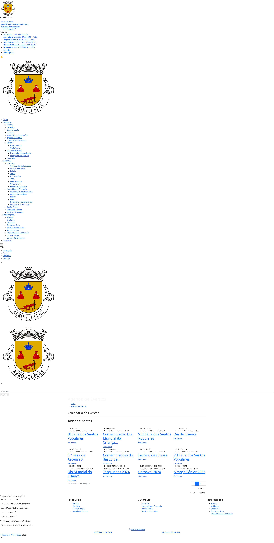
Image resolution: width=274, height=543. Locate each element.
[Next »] (204, 484)
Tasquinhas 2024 (116, 472)
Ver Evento (72, 442)
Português (7, 250)
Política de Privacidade (103, 532)
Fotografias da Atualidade (20, 153)
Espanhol (7, 256)
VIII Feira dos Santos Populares (154, 436)
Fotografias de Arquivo (19, 155)
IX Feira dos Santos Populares (83, 436)
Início (5, 119)
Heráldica (11, 127)
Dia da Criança (185, 434)
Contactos (7, 240)
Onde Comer (15, 148)
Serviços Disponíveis (15, 212)
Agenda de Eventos (14, 137)
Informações (15, 176)
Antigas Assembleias (18, 194)
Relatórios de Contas (18, 186)
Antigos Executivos (17, 168)
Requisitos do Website (171, 532)
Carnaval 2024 (149, 472)
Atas (12, 179)
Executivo (11, 163)
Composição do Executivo (20, 166)
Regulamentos (16, 181)
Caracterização (13, 130)
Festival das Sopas (152, 455)
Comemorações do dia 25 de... (118, 457)
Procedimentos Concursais (18, 233)
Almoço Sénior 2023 (189, 472)
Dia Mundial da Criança (80, 474)
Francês (6, 258)
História (10, 125)
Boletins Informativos (15, 227)
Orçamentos (15, 184)
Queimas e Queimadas (10, 27)
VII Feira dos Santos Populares (189, 457)
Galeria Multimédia (14, 150)
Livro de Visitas (13, 235)
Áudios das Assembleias (20, 204)
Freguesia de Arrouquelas (10, 535)
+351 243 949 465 (8, 29)
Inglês (5, 253)
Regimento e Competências (21, 202)
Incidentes (11, 220)
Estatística (11, 158)
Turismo (10, 143)
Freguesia (7, 122)
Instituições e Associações (17, 135)
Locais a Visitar (16, 145)
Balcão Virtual (12, 207)
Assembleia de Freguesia (17, 189)
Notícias (10, 217)
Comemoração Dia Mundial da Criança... (117, 438)
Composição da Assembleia (21, 191)
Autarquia (7, 161)
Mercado (10, 132)
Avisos (12, 173)
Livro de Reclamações (15, 238)
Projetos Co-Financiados (16, 140)
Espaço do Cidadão (14, 209)
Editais (13, 171)
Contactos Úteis (13, 225)
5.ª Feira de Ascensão (76, 457)
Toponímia (11, 222)
